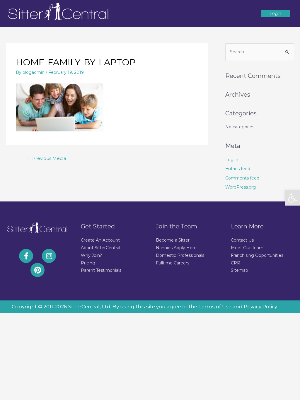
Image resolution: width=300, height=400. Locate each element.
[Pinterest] (37, 270)
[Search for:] (259, 51)
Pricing (88, 263)
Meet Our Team (247, 247)
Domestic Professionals (180, 255)
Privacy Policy (260, 307)
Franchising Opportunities (257, 255)
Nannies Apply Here (176, 247)
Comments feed (242, 178)
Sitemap (239, 270)
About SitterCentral (100, 247)
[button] (292, 198)
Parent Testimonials (101, 270)
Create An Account (100, 240)
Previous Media (46, 158)
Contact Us (242, 240)
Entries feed (237, 168)
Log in (231, 159)
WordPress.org (240, 187)
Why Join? (91, 255)
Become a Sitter (173, 240)
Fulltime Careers (172, 263)
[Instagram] (49, 256)
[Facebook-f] (26, 256)
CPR (235, 263)
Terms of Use (214, 307)
